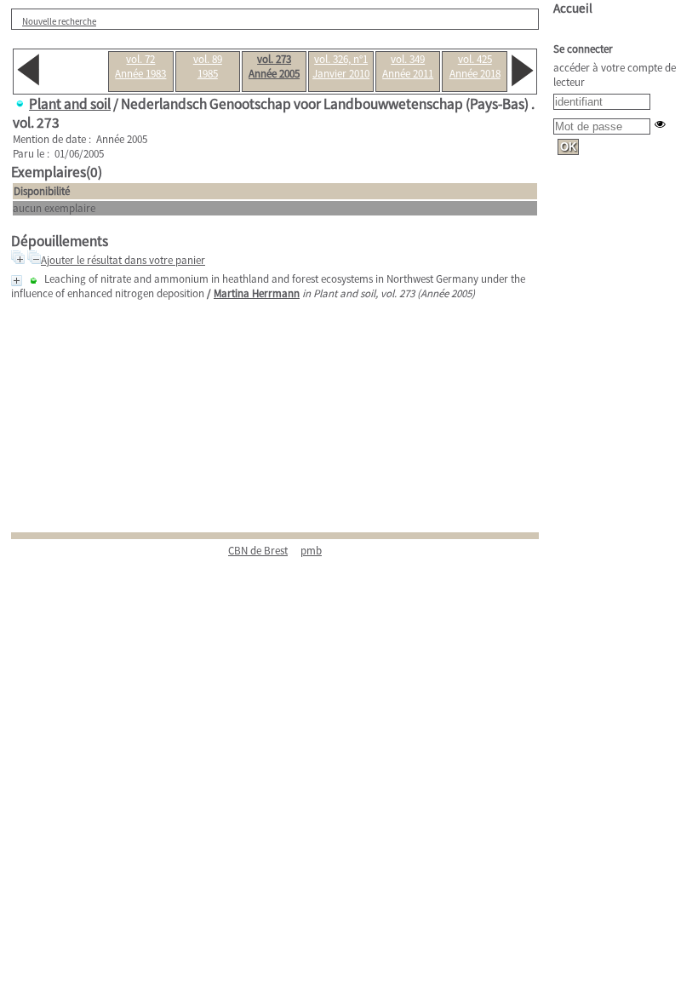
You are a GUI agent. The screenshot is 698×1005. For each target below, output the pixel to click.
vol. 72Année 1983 (140, 66)
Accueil (572, 8)
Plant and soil (70, 104)
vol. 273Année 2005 (274, 66)
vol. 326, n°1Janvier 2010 (340, 66)
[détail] (16, 280)
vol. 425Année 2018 (475, 66)
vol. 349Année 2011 (407, 66)
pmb (311, 550)
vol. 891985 (207, 66)
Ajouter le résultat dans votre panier (123, 260)
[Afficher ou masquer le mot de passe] (660, 123)
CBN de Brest (258, 550)
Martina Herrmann (257, 293)
